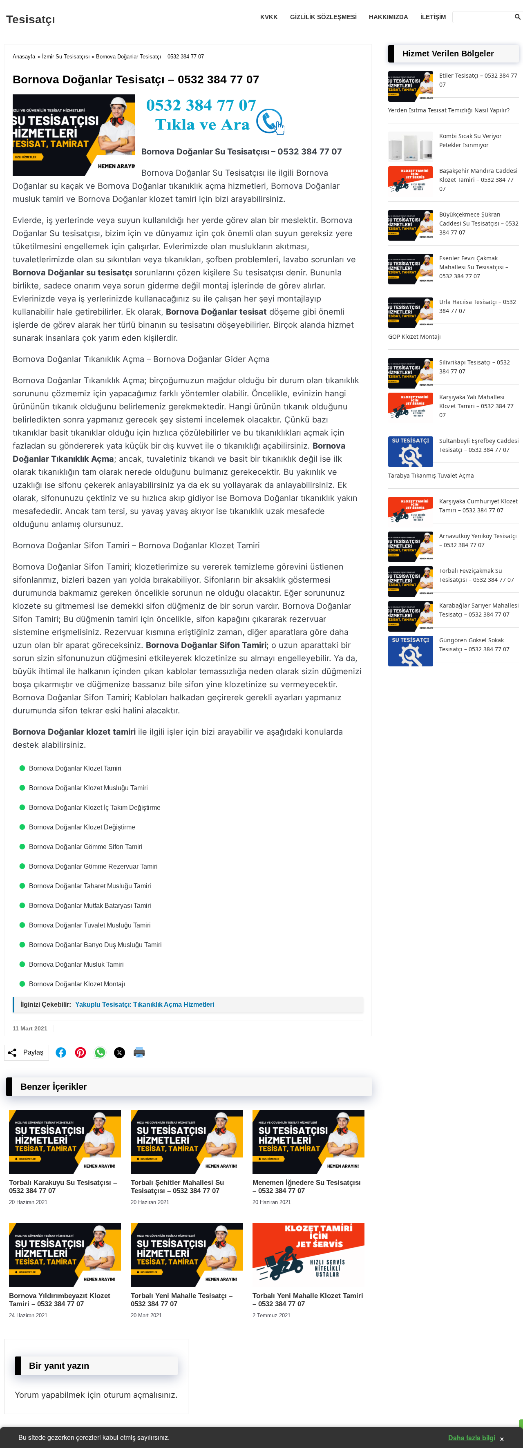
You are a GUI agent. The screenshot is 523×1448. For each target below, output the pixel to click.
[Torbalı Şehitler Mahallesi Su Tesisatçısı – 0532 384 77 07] (187, 1171)
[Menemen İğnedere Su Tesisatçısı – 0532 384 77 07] (308, 1171)
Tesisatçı (30, 19)
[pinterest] (80, 1052)
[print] (139, 1052)
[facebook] (61, 1052)
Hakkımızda (388, 16)
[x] (119, 1053)
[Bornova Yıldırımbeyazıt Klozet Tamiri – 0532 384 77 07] (65, 1284)
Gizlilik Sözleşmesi (323, 16)
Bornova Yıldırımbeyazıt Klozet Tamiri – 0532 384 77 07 (59, 1300)
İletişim (433, 16)
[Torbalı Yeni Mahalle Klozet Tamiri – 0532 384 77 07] (308, 1284)
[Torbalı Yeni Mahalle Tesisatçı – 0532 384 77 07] (187, 1284)
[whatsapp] (100, 1052)
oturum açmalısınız (139, 1395)
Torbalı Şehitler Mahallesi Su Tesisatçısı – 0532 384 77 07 (177, 1187)
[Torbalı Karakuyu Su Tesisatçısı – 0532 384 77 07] (65, 1171)
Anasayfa (24, 57)
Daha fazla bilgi (471, 1437)
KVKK (269, 16)
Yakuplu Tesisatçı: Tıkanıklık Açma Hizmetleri (144, 1004)
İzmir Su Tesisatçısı (66, 57)
